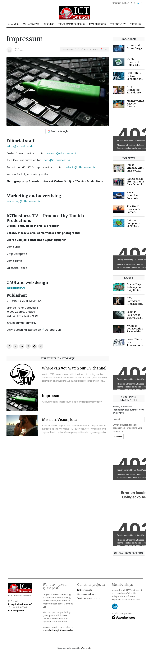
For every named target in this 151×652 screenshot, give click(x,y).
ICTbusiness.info (84, 590)
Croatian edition (120, 2)
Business (49, 24)
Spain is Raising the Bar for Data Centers (134, 316)
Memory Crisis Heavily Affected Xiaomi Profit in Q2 (136, 106)
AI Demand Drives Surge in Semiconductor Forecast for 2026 (136, 52)
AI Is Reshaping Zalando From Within (135, 91)
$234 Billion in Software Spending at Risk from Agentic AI (135, 79)
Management (31, 24)
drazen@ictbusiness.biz (62, 153)
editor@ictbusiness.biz (20, 146)
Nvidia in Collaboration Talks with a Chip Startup (135, 330)
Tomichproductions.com (88, 598)
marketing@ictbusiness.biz (23, 201)
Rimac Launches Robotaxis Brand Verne (134, 197)
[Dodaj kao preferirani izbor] (138, 2)
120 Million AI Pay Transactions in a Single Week (135, 345)
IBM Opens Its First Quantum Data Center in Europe (135, 183)
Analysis (13, 24)
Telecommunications (72, 24)
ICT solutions (97, 24)
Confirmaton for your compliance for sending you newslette (127, 428)
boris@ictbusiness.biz (57, 160)
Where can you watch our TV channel (74, 368)
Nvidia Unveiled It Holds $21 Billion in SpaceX (133, 65)
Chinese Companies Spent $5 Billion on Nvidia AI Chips (133, 227)
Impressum (52, 396)
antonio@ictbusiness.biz (80, 167)
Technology (117, 24)
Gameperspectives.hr (87, 594)
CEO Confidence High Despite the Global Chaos (134, 304)
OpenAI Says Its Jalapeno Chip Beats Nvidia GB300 (135, 288)
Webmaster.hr (87, 648)
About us (135, 24)
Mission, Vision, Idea (59, 419)
